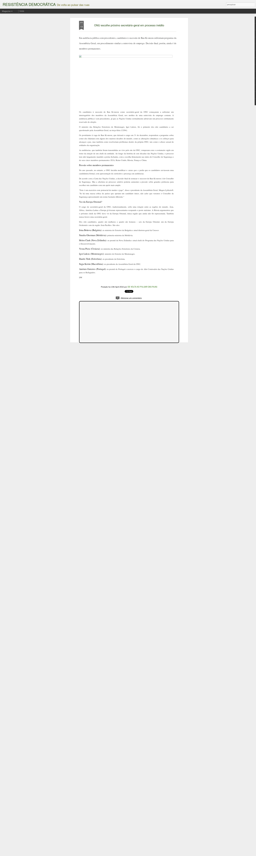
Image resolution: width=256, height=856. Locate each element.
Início (22, 11)
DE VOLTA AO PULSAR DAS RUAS (142, 286)
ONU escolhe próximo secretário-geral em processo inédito (129, 25)
